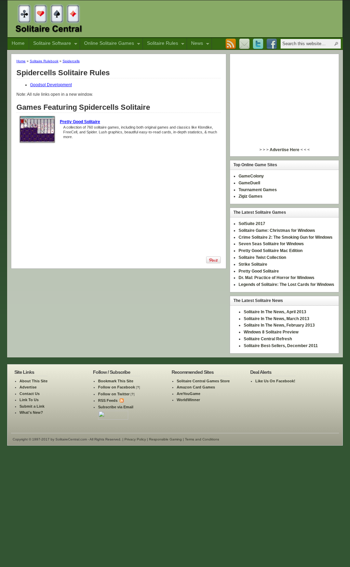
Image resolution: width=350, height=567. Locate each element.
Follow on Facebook (116, 387)
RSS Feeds (108, 400)
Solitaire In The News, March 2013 (276, 318)
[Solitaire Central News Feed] (121, 400)
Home (18, 43)
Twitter (258, 44)
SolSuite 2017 (252, 223)
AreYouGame (188, 394)
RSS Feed (230, 44)
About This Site (33, 381)
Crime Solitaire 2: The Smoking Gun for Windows (286, 237)
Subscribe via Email (115, 407)
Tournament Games (258, 189)
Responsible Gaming (165, 439)
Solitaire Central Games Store (203, 381)
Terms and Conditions (202, 439)
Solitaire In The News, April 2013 (275, 311)
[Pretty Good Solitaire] (37, 141)
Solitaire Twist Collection (262, 257)
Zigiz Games (250, 196)
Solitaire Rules (160, 43)
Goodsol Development (51, 84)
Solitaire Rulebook (44, 61)
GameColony (251, 176)
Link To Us (29, 400)
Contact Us (29, 394)
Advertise (28, 387)
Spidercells (71, 61)
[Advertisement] (215, 18)
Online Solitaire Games (107, 43)
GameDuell (249, 183)
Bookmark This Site (115, 381)
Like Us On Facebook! (275, 381)
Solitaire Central (48, 18)
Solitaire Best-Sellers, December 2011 (281, 345)
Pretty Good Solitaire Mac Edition (270, 250)
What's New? (31, 412)
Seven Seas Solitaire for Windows (271, 243)
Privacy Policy (135, 439)
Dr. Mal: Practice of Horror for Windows (276, 277)
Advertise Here (284, 149)
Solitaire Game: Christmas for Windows (277, 230)
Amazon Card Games (196, 387)
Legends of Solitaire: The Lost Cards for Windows (286, 284)
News (195, 43)
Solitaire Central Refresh (268, 339)
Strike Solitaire (253, 264)
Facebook (271, 44)
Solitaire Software (50, 43)
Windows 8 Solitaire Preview (271, 332)
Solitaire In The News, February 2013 (279, 325)
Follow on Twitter (114, 394)
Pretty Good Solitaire (80, 121)
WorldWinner (188, 400)
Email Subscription (244, 44)
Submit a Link (31, 406)
